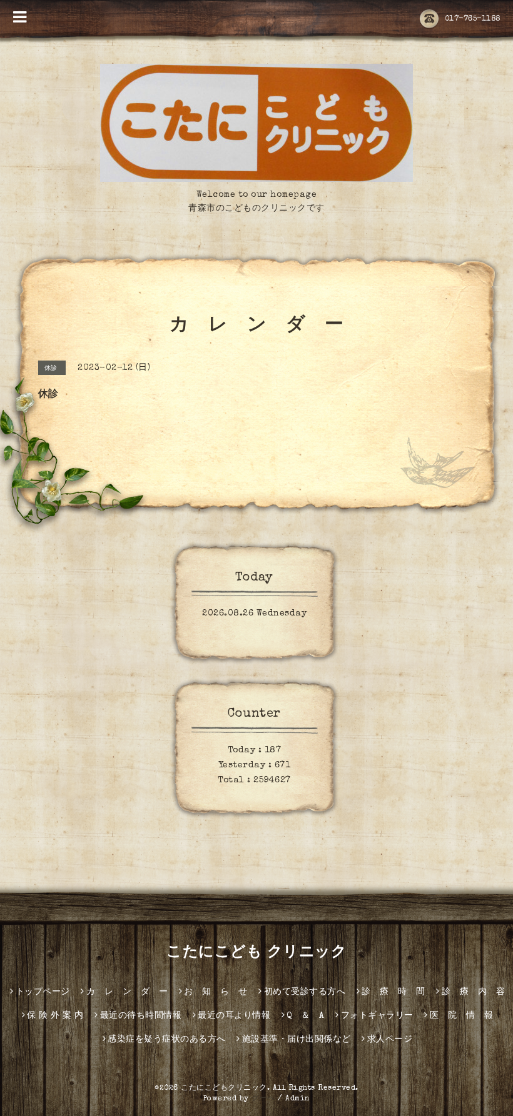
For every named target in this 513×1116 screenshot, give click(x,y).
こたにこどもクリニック (224, 1088)
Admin (297, 1099)
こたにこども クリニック (256, 952)
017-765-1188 (472, 19)
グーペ (263, 1099)
